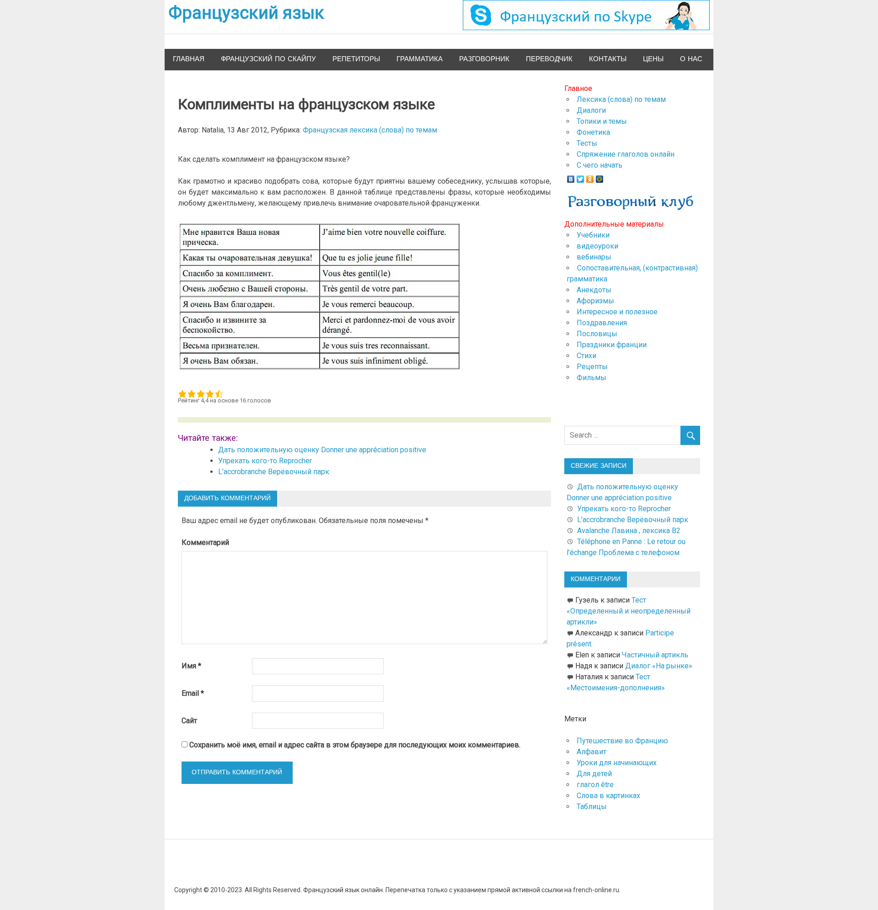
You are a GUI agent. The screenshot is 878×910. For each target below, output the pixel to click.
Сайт (189, 720)
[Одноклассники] (590, 176)
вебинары (594, 257)
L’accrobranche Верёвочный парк (273, 471)
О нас (691, 59)
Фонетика (593, 132)
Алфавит (591, 751)
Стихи (586, 355)
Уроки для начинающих (617, 762)
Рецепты (592, 366)
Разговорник (484, 59)
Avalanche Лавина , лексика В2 (628, 530)
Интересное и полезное (617, 311)
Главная (188, 59)
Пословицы (597, 333)
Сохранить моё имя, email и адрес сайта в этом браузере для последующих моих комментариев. (354, 745)
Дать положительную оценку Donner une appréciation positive (322, 449)
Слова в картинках (608, 795)
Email (193, 693)
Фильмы (591, 377)
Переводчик (549, 59)
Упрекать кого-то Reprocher (266, 460)
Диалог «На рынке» (658, 665)
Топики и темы (602, 121)
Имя (191, 665)
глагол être (595, 784)
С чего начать (599, 165)
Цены (653, 59)
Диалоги (591, 110)
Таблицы (592, 806)
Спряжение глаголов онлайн (626, 154)
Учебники (593, 235)
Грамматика (419, 59)
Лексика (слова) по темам (621, 99)
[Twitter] (580, 176)
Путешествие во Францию (622, 740)
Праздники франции (612, 344)
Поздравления (602, 322)
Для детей (594, 773)
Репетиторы (356, 59)
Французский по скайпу (268, 59)
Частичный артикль (655, 655)
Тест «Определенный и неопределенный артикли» (629, 611)
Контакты (607, 59)
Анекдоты (594, 290)
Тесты (587, 143)
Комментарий (205, 542)
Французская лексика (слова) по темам (370, 130)
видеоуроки (597, 246)
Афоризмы (595, 300)
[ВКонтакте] (571, 176)
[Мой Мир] (600, 176)
